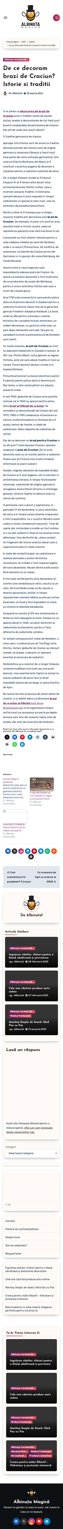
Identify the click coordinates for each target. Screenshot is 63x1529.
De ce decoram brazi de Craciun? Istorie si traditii (29, 76)
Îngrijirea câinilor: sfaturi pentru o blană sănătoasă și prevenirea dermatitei (31, 958)
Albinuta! (17, 93)
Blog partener (13, 1253)
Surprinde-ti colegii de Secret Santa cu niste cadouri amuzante (14, 827)
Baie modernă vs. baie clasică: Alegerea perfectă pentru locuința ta (28, 1309)
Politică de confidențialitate (22, 1229)
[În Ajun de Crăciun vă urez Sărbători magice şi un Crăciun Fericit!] (42, 784)
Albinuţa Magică (32, 1502)
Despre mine (12, 1237)
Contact (10, 1221)
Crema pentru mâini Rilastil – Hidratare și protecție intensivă (29, 1297)
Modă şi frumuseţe (20, 1016)
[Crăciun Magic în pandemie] (16, 791)
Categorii (10, 1147)
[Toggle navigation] (5, 18)
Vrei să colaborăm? (16, 1245)
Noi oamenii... (18, 1456)
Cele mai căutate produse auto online (27, 1279)
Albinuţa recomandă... (16, 59)
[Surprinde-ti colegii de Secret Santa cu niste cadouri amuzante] (15, 816)
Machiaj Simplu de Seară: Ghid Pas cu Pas (29, 1287)
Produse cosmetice (40, 1456)
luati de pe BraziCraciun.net (30, 703)
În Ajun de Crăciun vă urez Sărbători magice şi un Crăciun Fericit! (41, 795)
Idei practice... (19, 1451)
